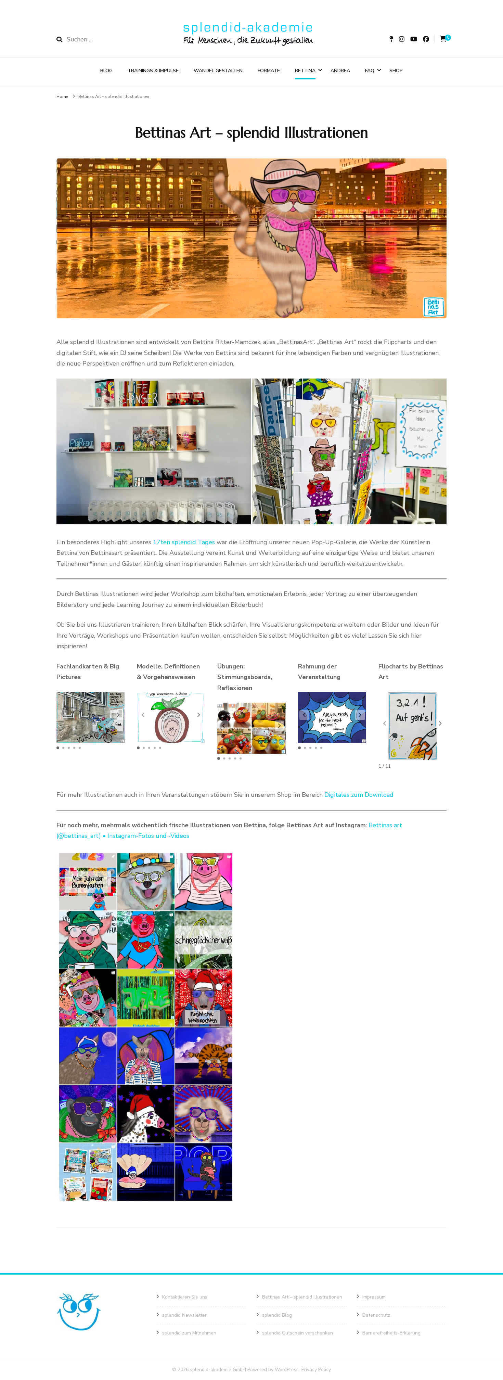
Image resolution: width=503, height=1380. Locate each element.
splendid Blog (277, 1315)
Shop (396, 70)
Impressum (374, 1297)
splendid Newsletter (184, 1315)
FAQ (369, 70)
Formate (269, 70)
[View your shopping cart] (443, 39)
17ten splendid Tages (185, 542)
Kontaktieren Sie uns (184, 1297)
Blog (106, 70)
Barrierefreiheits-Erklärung (391, 1333)
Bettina (305, 70)
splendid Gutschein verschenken (297, 1333)
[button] (153, 451)
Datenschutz (376, 1315)
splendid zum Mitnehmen (189, 1333)
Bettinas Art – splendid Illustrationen (302, 1297)
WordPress (287, 1369)
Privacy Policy (316, 1369)
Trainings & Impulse (153, 70)
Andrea (340, 70)
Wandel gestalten (218, 70)
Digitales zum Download (359, 795)
